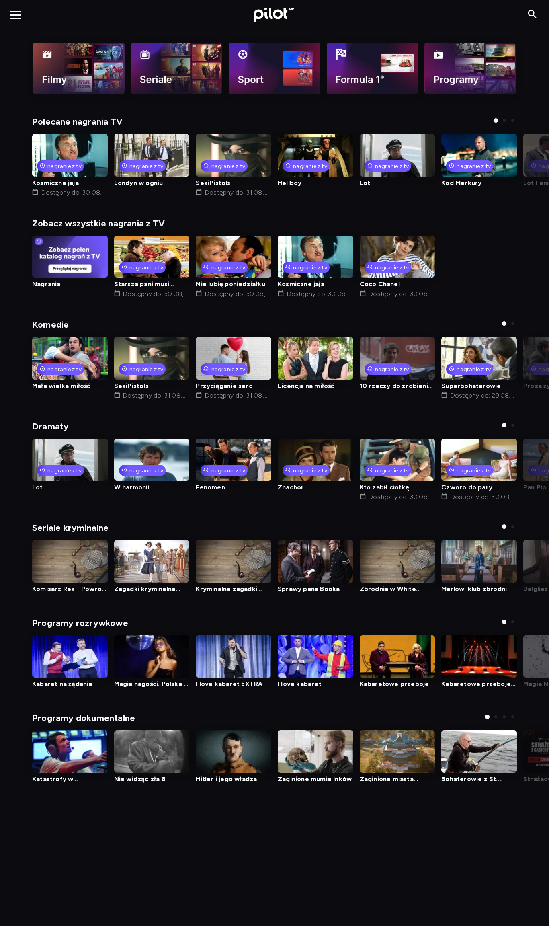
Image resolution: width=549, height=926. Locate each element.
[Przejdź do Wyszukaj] (532, 14)
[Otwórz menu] (16, 15)
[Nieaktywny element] (79, 68)
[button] (496, 120)
